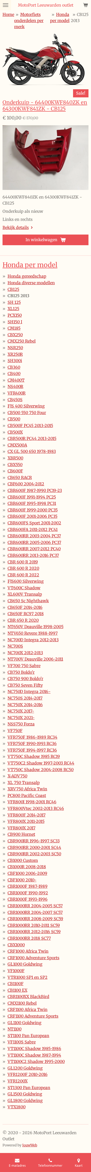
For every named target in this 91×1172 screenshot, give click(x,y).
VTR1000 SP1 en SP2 (28, 977)
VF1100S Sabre (22, 1041)
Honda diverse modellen (31, 282)
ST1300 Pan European (29, 1087)
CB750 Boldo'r (21, 672)
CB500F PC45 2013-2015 (30, 425)
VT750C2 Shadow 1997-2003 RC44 (41, 763)
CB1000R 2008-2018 (27, 866)
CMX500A (17, 445)
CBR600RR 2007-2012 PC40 (34, 548)
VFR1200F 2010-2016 (28, 1074)
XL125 (13, 308)
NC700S (15, 646)
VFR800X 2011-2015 (26, 821)
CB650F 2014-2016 (25, 607)
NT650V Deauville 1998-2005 (35, 626)
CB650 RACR (20, 477)
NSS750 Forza (21, 723)
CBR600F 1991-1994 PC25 (32, 497)
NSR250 (15, 347)
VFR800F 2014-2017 (27, 815)
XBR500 (15, 457)
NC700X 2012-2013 (25, 652)
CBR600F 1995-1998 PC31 (32, 503)
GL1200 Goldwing (25, 1068)
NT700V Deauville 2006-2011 (35, 659)
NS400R (15, 386)
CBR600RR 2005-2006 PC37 (34, 542)
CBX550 (15, 464)
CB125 (13, 289)
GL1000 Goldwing (25, 964)
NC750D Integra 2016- (29, 691)
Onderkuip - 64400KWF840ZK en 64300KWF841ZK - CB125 (45, 105)
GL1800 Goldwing (25, 1100)
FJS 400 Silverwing (26, 406)
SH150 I (15, 321)
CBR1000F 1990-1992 (28, 892)
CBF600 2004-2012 (26, 483)
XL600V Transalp (25, 594)
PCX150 (15, 315)
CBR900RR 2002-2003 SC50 (34, 853)
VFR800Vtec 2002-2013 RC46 (36, 808)
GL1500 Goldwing (25, 1093)
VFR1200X (18, 1081)
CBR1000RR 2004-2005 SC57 (35, 905)
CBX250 (15, 334)
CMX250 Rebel (22, 341)
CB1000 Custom (23, 860)
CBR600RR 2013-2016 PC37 (33, 555)
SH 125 (14, 302)
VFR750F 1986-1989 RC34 (32, 737)
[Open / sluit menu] (5, 5)
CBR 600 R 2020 (23, 568)
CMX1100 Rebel (22, 1003)
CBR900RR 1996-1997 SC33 (34, 840)
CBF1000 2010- (22, 879)
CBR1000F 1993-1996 (28, 899)
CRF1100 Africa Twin (28, 1009)
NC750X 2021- (21, 717)
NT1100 (14, 1029)
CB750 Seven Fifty (25, 685)
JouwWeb (29, 1145)
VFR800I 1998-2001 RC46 (32, 801)
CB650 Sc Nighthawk (28, 600)
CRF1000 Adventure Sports (33, 957)
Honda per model (30, 265)
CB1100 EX (17, 990)
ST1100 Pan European (28, 1035)
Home (8, 14)
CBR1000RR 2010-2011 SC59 (34, 925)
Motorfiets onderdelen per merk (28, 20)
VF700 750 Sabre (24, 665)
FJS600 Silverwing (26, 581)
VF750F (15, 730)
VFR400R (17, 393)
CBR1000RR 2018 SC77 (29, 938)
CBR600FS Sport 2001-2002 (34, 522)
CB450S (15, 399)
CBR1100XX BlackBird (28, 996)
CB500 (14, 418)
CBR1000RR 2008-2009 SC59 (35, 918)
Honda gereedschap (27, 276)
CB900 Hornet (21, 834)
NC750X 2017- (21, 711)
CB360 (14, 367)
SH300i (15, 360)
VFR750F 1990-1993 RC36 (32, 743)
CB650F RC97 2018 (26, 613)
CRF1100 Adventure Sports (33, 1016)
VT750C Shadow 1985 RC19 (34, 756)
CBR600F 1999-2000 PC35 (33, 509)
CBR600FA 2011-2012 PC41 (33, 529)
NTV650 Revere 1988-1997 (33, 633)
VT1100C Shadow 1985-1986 (34, 1048)
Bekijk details (16, 227)
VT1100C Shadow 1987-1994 (34, 1055)
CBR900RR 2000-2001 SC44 (34, 847)
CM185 (14, 328)
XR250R (15, 354)
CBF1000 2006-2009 (27, 873)
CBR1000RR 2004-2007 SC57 (35, 912)
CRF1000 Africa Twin (28, 951)
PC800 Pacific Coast (27, 795)
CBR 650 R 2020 (23, 620)
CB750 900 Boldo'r (25, 678)
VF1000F (16, 970)
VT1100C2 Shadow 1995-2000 (36, 1061)
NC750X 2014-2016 (25, 704)
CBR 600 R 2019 (23, 561)
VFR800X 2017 (21, 827)
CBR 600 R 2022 (23, 574)
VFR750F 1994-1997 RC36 (32, 750)
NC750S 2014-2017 (25, 698)
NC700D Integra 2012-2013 (33, 639)
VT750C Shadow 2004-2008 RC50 (41, 769)
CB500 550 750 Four (27, 412)
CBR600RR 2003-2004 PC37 (34, 535)
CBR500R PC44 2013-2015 (32, 438)
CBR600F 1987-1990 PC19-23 (35, 490)
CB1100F (16, 983)
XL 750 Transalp (24, 782)
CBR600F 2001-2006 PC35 (32, 516)
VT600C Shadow (24, 587)
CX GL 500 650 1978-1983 (32, 451)
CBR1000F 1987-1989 (28, 886)
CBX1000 (16, 944)
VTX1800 (17, 1106)
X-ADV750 (17, 775)
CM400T (16, 380)
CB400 (14, 373)
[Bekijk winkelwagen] (85, 5)
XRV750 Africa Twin (27, 788)
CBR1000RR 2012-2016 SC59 (34, 931)
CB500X (15, 432)
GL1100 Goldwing (24, 1022)
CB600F (15, 470)
